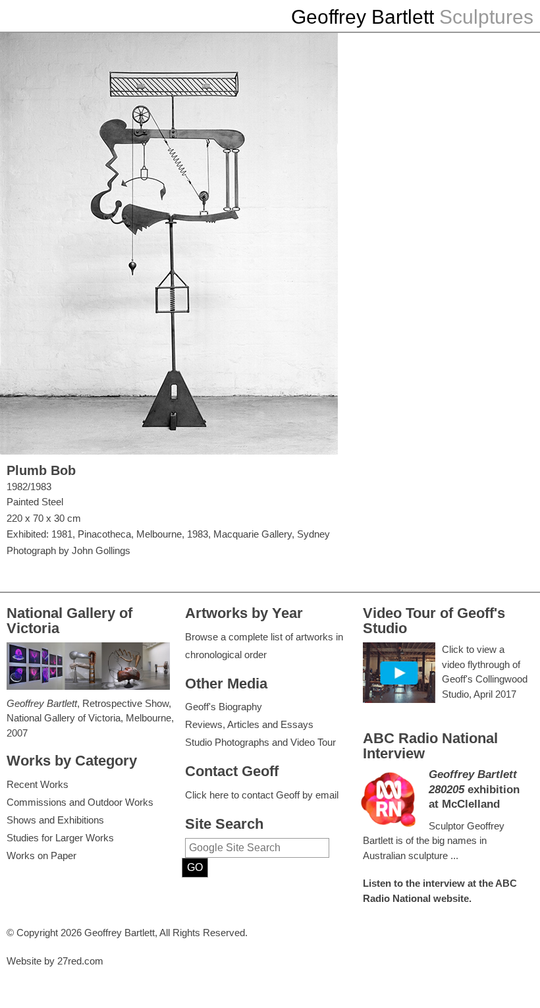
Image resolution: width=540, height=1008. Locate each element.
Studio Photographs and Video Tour (260, 742)
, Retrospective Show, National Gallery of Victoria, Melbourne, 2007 (90, 718)
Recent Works (37, 784)
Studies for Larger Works (60, 837)
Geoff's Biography (223, 706)
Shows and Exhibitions (55, 820)
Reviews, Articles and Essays (249, 724)
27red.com (80, 960)
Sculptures (486, 17)
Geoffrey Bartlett (362, 17)
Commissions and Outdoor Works (80, 802)
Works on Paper (41, 855)
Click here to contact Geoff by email (261, 794)
